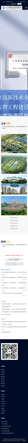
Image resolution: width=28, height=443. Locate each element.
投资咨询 (3, 371)
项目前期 (3, 376)
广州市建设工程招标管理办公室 (7, 433)
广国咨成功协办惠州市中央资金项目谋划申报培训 (12, 293)
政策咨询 (3, 369)
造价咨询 (3, 374)
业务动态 (3, 301)
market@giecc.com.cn (9, 1)
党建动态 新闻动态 (6, 269)
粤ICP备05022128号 (20, 439)
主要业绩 (3, 401)
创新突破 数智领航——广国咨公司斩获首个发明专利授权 (14, 309)
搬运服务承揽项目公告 (6, 332)
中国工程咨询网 (4, 421)
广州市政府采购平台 (5, 428)
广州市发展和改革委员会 (6, 426)
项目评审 (3, 378)
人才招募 (3, 410)
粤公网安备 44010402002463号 (9, 439)
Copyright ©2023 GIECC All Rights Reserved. (11, 440)
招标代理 (3, 383)
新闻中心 (3, 406)
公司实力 (3, 399)
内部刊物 (3, 408)
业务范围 (3, 396)
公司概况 (3, 394)
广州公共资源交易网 (5, 430)
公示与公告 (3, 403)
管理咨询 (3, 385)
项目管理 (3, 381)
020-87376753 (22, 1)
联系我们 (3, 413)
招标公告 (3, 319)
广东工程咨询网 (4, 423)
